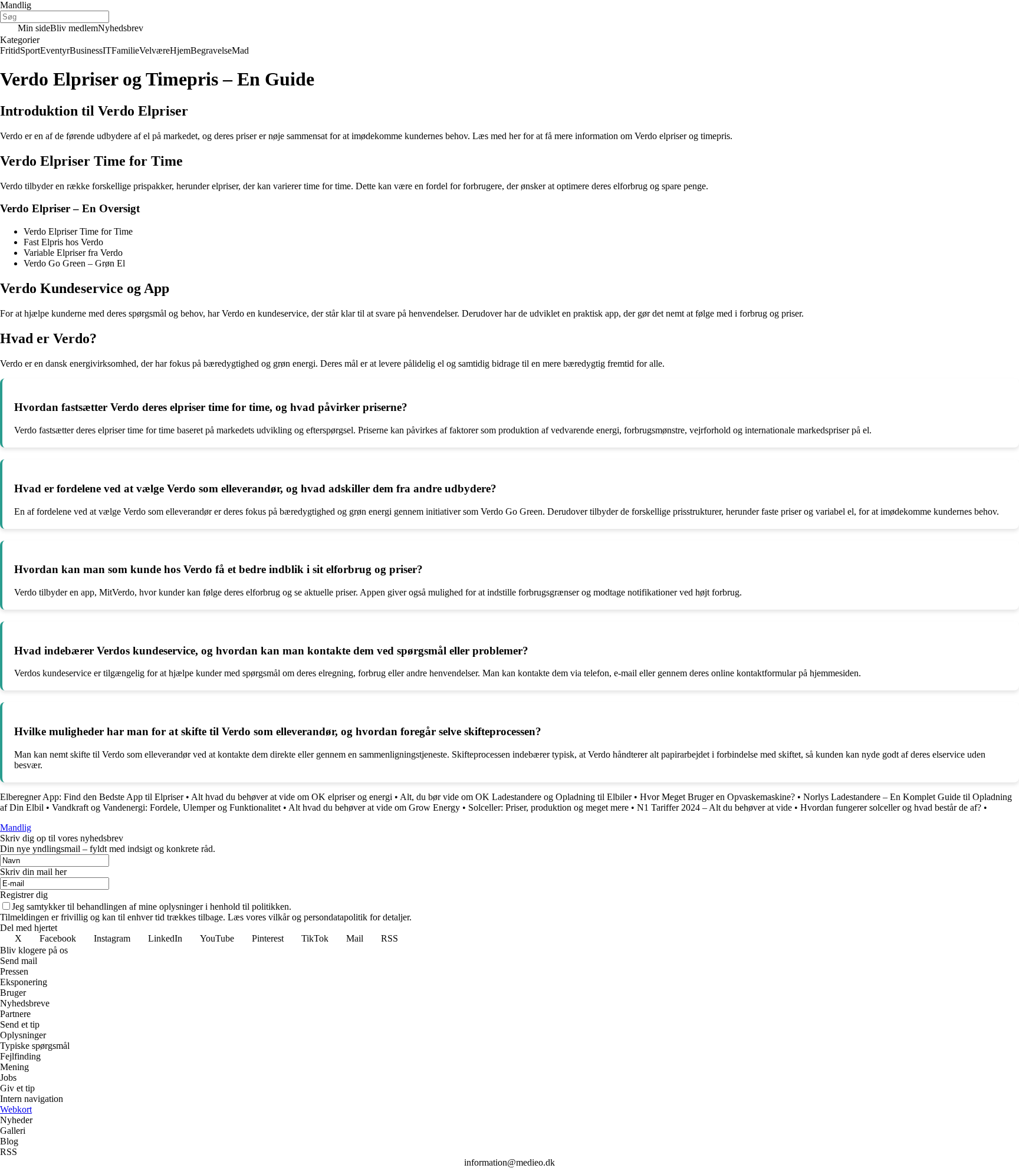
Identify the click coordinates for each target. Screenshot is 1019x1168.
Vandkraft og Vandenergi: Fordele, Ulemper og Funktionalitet (166, 807)
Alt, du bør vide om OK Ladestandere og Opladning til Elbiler (516, 797)
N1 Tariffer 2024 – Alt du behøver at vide (714, 807)
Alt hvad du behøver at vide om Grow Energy (374, 807)
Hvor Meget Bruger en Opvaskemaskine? (717, 797)
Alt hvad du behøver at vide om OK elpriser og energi (291, 797)
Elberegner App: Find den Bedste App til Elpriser (91, 797)
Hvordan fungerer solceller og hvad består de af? (890, 807)
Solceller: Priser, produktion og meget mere (548, 807)
